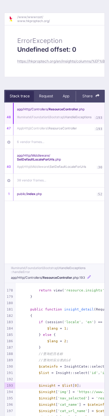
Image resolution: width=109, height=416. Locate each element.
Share (88, 96)
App (66, 96)
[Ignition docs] (13, 19)
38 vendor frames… (31, 180)
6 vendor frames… (31, 142)
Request (46, 96)
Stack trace (20, 96)
